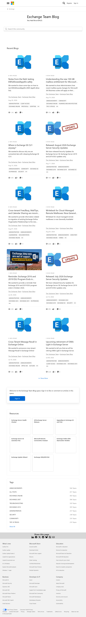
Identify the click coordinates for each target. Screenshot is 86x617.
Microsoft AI (6, 580)
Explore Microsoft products (9, 567)
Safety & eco (58, 611)
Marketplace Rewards (34, 600)
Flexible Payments (33, 570)
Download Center (33, 550)
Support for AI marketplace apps (37, 590)
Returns (31, 557)
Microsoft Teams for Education (63, 553)
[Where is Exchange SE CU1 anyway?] (24, 128)
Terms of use (41, 611)
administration (15, 511)
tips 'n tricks (14, 522)
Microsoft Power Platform (9, 593)
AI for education (60, 570)
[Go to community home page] (12, 3)
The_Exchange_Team (14, 97)
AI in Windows (6, 563)
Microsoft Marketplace (35, 597)
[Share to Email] (53, 537)
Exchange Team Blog (28, 97)
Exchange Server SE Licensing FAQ (17, 439)
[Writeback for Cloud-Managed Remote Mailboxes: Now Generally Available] (61, 193)
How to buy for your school (63, 560)
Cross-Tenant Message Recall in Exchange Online (22, 343)
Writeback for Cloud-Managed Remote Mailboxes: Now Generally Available (61, 211)
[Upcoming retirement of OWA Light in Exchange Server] (61, 324)
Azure (30, 580)
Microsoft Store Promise (35, 567)
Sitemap (5, 611)
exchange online (16, 496)
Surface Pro (5, 546)
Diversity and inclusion (62, 597)
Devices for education (61, 550)
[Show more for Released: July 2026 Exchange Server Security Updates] (75, 303)
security (13, 515)
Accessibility (59, 600)
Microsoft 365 (6, 590)
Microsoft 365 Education (62, 557)
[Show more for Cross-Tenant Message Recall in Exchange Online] (37, 366)
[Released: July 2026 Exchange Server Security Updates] (61, 259)
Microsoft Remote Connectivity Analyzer (41, 439)
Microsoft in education (62, 546)
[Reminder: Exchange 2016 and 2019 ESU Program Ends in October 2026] (24, 259)
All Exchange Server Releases (40, 421)
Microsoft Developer (34, 583)
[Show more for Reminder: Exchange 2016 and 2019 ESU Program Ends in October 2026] (9, 303)
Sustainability (59, 603)
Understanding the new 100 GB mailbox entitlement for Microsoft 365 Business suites (61, 80)
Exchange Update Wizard (19, 457)
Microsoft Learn (33, 586)
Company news (60, 586)
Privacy (22, 611)
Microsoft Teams (7, 597)
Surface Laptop (6, 550)
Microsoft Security (7, 583)
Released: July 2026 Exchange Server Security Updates (59, 277)
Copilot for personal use (9, 560)
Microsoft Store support (35, 553)
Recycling (66, 611)
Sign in (17, 398)
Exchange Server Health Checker (19, 421)
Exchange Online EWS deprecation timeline (64, 439)
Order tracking (33, 560)
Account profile (33, 546)
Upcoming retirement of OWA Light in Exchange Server (60, 343)
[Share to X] (39, 537)
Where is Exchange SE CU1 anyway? (20, 146)
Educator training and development (65, 563)
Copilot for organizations (9, 557)
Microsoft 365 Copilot (8, 600)
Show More (44, 378)
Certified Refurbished (34, 563)
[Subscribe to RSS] (50, 537)
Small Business (6, 603)
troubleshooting (16, 503)
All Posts (13, 492)
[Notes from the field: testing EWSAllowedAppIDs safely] (24, 62)
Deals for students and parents (64, 567)
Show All (12, 527)
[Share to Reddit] (43, 537)
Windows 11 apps (7, 570)
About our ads (75, 611)
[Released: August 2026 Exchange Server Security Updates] (61, 128)
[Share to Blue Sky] (46, 537)
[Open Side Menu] (8, 3)
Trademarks (50, 611)
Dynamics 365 (6, 586)
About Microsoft (60, 583)
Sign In (76, 3)
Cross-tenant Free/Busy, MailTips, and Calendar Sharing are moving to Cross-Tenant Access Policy (23, 211)
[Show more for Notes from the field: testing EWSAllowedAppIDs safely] (38, 106)
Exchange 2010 (15, 507)
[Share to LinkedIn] (33, 537)
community (14, 518)
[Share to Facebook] (36, 537)
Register (69, 3)
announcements (16, 488)
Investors (58, 593)
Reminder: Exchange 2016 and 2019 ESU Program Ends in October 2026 (22, 277)
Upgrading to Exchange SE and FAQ (65, 421)
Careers (58, 580)
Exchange (11, 9)
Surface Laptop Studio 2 (9, 553)
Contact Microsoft (13, 611)
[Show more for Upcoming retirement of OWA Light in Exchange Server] (47, 366)
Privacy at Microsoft (61, 590)
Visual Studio (32, 603)
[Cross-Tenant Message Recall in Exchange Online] (24, 324)
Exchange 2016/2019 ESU (41, 457)
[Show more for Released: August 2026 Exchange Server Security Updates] (47, 172)
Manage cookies (31, 611)
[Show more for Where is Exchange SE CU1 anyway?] (26, 171)
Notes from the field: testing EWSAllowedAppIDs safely (21, 80)
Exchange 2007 (15, 499)
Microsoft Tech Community (36, 593)
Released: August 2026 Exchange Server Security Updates (61, 146)
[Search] (64, 3)
